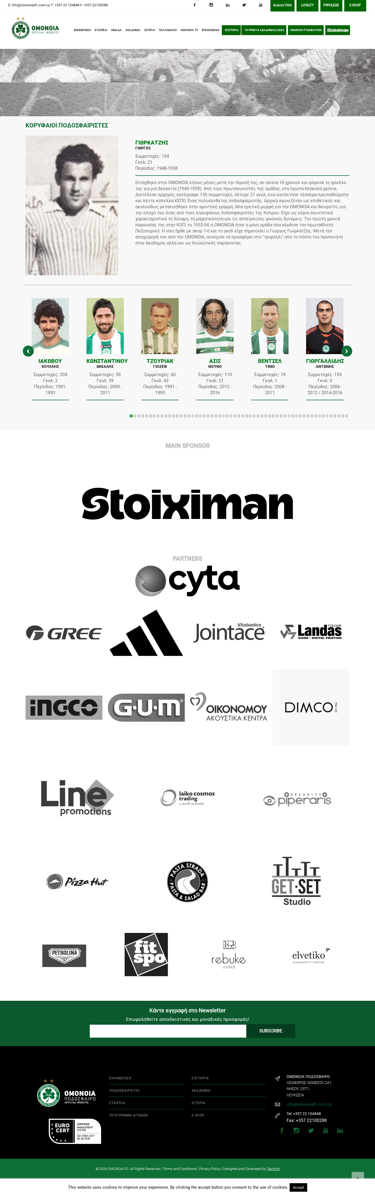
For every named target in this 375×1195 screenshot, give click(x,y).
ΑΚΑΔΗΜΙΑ (133, 30)
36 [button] (265, 416)
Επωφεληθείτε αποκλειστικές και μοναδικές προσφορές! (187, 1019)
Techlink (273, 1169)
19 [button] (200, 416)
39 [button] (277, 416)
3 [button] (139, 416)
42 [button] (288, 416)
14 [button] (181, 416)
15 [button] (185, 416)
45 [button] (300, 416)
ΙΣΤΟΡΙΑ (149, 30)
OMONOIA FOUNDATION (306, 30)
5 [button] (146, 416)
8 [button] (158, 416)
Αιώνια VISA (282, 6)
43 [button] (292, 416)
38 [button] (273, 416)
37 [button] (269, 416)
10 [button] (165, 416)
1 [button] (131, 416)
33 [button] (254, 416)
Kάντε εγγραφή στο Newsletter (187, 1010)
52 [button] (327, 416)
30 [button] (242, 416)
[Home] (19, 31)
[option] (50, 351)
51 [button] (323, 416)
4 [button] (142, 416)
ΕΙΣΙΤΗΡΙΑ (232, 30)
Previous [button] (28, 351)
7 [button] (154, 416)
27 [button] (231, 416)
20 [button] (204, 416)
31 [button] (246, 416)
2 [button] (135, 416)
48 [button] (311, 416)
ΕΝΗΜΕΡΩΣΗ (82, 30)
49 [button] (315, 416)
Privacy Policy (209, 1169)
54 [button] (335, 416)
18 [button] (196, 416)
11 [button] (169, 416)
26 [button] (227, 416)
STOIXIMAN (337, 30)
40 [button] (281, 416)
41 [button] (285, 416)
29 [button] (238, 416)
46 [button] (304, 416)
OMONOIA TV (189, 30)
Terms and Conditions (180, 1169)
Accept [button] (298, 1187)
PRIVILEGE (331, 6)
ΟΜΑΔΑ (116, 30)
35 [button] (262, 416)
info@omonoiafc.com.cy (309, 1104)
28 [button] (235, 416)
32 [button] (250, 416)
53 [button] (331, 416)
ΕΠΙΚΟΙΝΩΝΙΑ (211, 30)
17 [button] (192, 416)
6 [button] (150, 416)
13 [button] (177, 416)
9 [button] (162, 416)
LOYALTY (307, 6)
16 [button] (189, 416)
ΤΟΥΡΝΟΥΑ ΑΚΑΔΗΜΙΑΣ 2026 (264, 30)
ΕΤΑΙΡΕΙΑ (101, 30)
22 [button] (212, 416)
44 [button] (296, 416)
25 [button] (223, 416)
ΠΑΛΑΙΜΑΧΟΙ (168, 30)
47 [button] (308, 416)
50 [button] (319, 416)
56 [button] (342, 416)
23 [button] (215, 416)
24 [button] (219, 416)
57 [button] (346, 416)
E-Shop (355, 6)
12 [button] (173, 416)
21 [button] (208, 416)
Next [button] (346, 351)
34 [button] (258, 416)
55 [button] (338, 416)
